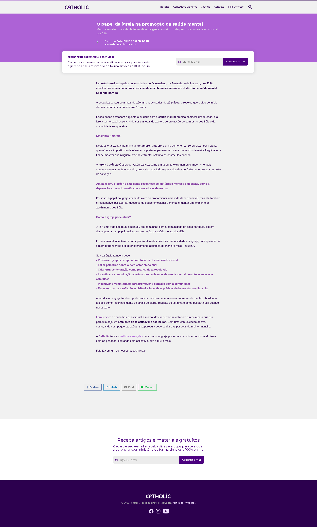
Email (131, 387)
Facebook (94, 387)
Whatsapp (149, 387)
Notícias (164, 6)
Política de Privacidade (184, 502)
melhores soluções (131, 336)
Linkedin (113, 387)
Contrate (219, 6)
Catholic (205, 6)
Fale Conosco (236, 6)
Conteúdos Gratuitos (185, 6)
